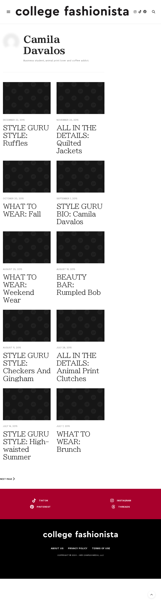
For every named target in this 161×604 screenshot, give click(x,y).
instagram (124, 500)
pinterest (44, 506)
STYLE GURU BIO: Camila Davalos (79, 214)
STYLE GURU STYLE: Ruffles (26, 135)
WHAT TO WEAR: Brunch (73, 442)
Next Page (6, 479)
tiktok (43, 500)
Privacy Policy (77, 548)
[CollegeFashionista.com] (72, 12)
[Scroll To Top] (151, 594)
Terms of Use (101, 548)
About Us (57, 548)
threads (124, 506)
